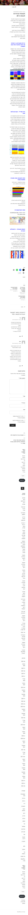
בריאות (23, 800)
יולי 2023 (23, 673)
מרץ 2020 (23, 703)
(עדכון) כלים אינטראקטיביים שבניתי (23, 501)
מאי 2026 (23, 661)
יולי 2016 (23, 780)
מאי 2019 (23, 717)
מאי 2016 (23, 785)
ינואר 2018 (23, 738)
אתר (24, 409)
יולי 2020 (23, 698)
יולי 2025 (23, 668)
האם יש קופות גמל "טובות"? (23, 651)
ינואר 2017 (23, 756)
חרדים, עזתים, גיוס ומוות (23, 518)
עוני (24, 823)
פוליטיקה (23, 829)
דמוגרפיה (23, 806)
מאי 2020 (23, 701)
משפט (23, 821)
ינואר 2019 (23, 724)
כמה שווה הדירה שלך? (23, 508)
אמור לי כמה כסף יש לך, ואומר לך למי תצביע (23, 626)
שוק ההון (23, 831)
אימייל (23, 402)
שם (24, 396)
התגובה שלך (22, 378)
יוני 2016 (23, 783)
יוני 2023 (23, 676)
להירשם (22, 480)
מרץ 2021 (23, 687)
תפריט (13, 7)
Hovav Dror (15, 11)
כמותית (22, 2)
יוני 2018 (23, 735)
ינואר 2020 (23, 706)
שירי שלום (23, 632)
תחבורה (23, 841)
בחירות (23, 798)
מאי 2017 (23, 749)
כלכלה (23, 818)
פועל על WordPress (21, 911)
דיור (24, 803)
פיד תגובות (23, 856)
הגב (20, 336)
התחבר (23, 849)
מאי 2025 (23, 670)
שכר (24, 834)
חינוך (24, 813)
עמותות (23, 826)
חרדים (23, 815)
